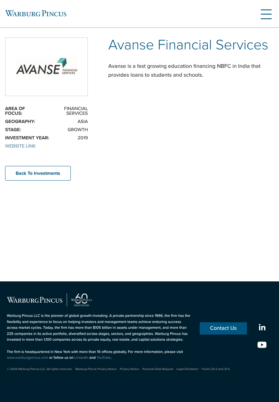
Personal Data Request (158, 369)
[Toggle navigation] (263, 13)
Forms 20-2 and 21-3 (216, 369)
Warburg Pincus (35, 13)
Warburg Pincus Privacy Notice (96, 369)
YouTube (104, 357)
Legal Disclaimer (187, 369)
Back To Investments (38, 173)
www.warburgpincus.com (27, 357)
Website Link (20, 146)
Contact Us (223, 328)
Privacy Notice (129, 369)
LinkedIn (81, 357)
